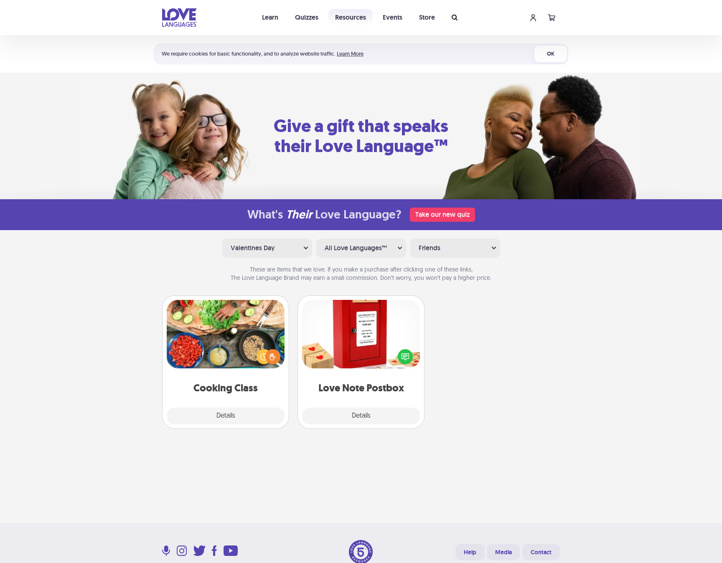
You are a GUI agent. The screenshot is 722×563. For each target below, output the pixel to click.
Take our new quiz (442, 214)
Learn (270, 17)
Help (470, 552)
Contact (541, 552)
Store (427, 17)
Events (392, 17)
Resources (350, 17)
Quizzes (306, 17)
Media (503, 552)
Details (225, 416)
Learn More (350, 53)
